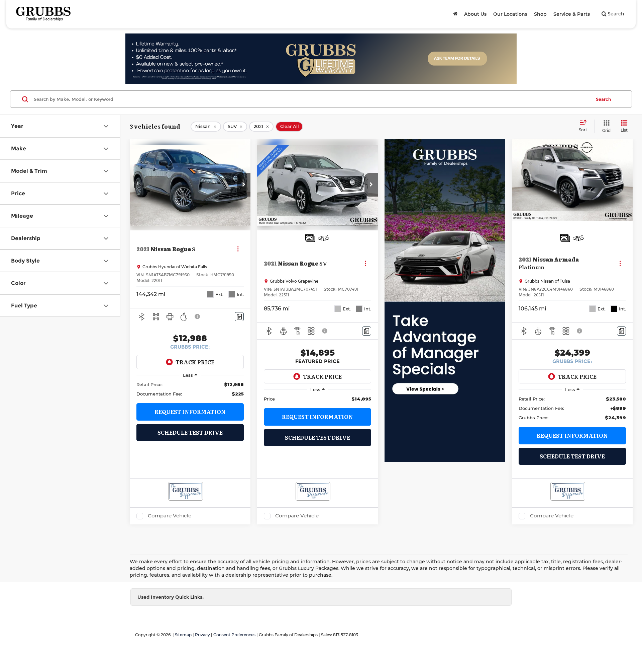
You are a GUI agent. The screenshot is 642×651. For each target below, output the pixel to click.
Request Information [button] (190, 412)
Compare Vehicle (169, 516)
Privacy (202, 634)
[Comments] (239, 316)
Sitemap (183, 634)
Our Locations (510, 14)
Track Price (195, 362)
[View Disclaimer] (197, 316)
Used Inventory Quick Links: (170, 597)
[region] (190, 389)
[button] (243, 185)
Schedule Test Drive (190, 432)
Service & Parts (571, 14)
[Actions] (238, 249)
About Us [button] (475, 14)
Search (603, 99)
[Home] (455, 14)
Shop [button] (540, 14)
